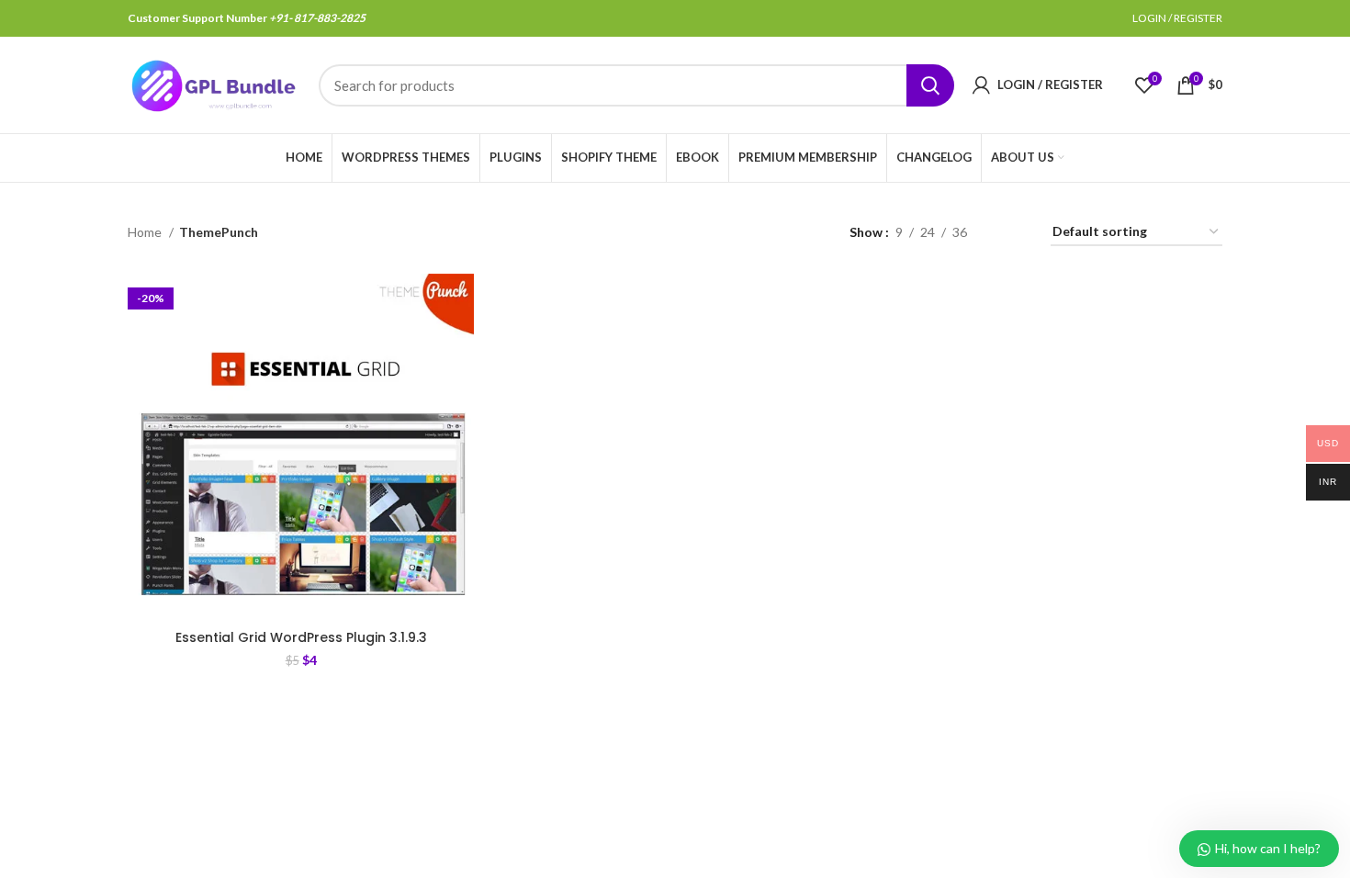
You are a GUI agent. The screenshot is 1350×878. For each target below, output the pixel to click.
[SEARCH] (930, 85)
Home (146, 232)
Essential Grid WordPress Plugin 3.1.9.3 (301, 637)
